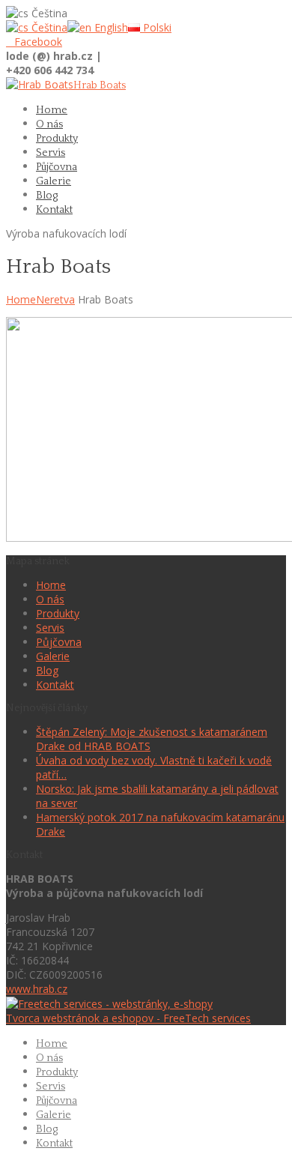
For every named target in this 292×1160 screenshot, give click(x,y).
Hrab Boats (99, 85)
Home (21, 299)
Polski (155, 27)
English (109, 27)
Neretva (55, 299)
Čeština (47, 27)
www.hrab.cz (36, 989)
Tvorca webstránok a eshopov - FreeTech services (128, 1018)
